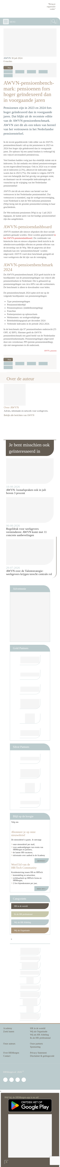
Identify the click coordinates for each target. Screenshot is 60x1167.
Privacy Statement (38, 1053)
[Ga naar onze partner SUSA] (30, 788)
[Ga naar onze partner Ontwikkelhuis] (30, 704)
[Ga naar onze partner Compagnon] (30, 689)
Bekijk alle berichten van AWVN (19, 415)
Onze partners (36, 1043)
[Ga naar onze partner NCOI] (30, 660)
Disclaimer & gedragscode (42, 1056)
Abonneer (41, 861)
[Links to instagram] (35, 827)
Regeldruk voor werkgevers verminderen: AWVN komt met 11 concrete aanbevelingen (26, 532)
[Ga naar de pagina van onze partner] (30, 951)
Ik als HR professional (23, 914)
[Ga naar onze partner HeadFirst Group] (30, 733)
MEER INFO (41, 888)
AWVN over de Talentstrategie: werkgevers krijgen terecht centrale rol (29, 572)
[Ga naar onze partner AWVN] (30, 718)
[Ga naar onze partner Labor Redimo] (30, 773)
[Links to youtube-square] (26, 827)
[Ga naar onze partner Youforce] (30, 675)
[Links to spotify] (44, 827)
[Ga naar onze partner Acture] (30, 803)
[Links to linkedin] (15, 827)
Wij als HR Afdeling (22, 922)
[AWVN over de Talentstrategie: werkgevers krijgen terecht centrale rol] (30, 552)
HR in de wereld (21, 906)
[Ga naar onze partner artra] (30, 759)
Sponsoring (35, 1047)
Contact (6, 1056)
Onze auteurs (9, 1043)
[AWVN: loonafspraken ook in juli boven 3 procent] (30, 471)
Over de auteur (20, 378)
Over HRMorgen (11, 1053)
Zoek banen (8, 1031)
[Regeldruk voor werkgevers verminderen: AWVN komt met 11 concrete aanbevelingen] (30, 510)
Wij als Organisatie (22, 930)
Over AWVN (11, 407)
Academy (7, 1028)
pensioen (53, 351)
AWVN (7, 58)
